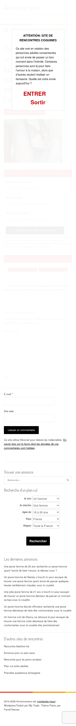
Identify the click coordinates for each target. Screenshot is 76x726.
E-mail (8, 394)
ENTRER (34, 94)
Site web (9, 411)
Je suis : (28, 498)
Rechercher (38, 541)
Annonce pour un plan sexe (19, 653)
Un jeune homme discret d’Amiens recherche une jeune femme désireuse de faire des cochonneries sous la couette (37, 608)
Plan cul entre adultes (16, 666)
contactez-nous (46, 701)
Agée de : (27, 512)
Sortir (38, 102)
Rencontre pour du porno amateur (23, 659)
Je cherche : (25, 505)
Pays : (29, 519)
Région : (27, 525)
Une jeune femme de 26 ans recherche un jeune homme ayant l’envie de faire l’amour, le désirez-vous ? (35, 568)
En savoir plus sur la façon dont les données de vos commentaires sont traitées (35, 444)
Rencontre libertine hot (16, 646)
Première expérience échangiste (22, 673)
